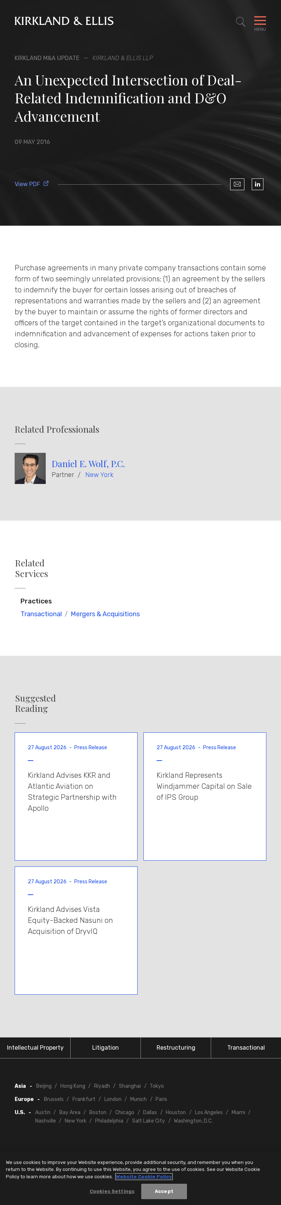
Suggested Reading (35, 703)
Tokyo (157, 1086)
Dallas (150, 1112)
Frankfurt (83, 1099)
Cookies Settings (112, 1191)
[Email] (237, 184)
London (112, 1099)
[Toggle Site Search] (240, 21)
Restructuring (176, 1047)
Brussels (54, 1099)
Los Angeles (209, 1112)
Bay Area (69, 1112)
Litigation (105, 1047)
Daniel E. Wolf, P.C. (88, 463)
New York (99, 475)
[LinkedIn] (257, 184)
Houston (176, 1112)
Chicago (124, 1112)
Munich (138, 1099)
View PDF (27, 184)
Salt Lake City (148, 1121)
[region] (140, 1178)
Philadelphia (109, 1121)
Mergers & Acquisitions (105, 614)
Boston (97, 1112)
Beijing (44, 1086)
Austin (42, 1112)
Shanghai (130, 1086)
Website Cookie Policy (144, 1176)
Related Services (31, 568)
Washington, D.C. (193, 1121)
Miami (238, 1112)
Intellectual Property (35, 1047)
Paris (161, 1099)
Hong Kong (72, 1086)
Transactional (41, 614)
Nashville (45, 1121)
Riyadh (102, 1086)
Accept (164, 1191)
